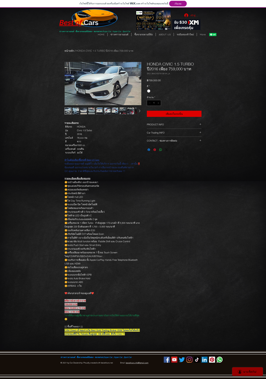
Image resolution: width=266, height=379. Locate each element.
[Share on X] (166, 150)
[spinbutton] (154, 103)
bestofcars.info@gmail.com (137, 363)
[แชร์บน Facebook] (149, 150)
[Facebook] (167, 360)
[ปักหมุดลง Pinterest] (155, 150)
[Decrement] (149, 103)
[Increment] (159, 103)
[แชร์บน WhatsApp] (160, 150)
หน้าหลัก (69, 50)
